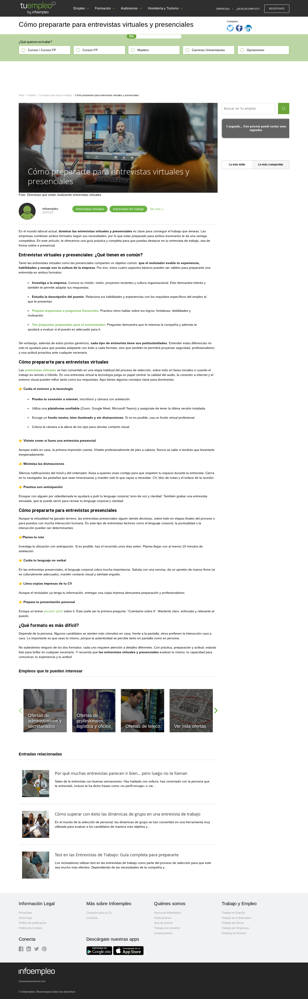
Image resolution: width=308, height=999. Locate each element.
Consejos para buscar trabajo (55, 95)
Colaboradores (163, 933)
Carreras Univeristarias (208, 50)
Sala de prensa (163, 922)
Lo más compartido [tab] (270, 164)
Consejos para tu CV (99, 912)
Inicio (21, 95)
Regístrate (277, 8)
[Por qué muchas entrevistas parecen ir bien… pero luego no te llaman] (35, 783)
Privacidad (25, 912)
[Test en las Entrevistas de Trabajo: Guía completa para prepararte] (35, 864)
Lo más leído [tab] (237, 164)
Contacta (91, 918)
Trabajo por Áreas (233, 922)
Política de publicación (32, 922)
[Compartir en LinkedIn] (248, 28)
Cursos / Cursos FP (42, 50)
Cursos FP (90, 50)
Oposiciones (255, 50)
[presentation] (20, 710)
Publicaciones (162, 918)
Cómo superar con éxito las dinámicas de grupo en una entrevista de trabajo (127, 814)
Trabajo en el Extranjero (236, 918)
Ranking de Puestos (234, 933)
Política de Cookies (30, 928)
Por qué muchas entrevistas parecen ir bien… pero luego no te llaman (121, 773)
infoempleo (50, 208)
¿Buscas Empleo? (248, 8)
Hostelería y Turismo (163, 8)
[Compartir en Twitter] (230, 28)
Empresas (223, 8)
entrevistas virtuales (90, 209)
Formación (103, 8)
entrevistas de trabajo (128, 209)
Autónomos (129, 8)
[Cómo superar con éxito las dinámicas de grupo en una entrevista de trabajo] (35, 824)
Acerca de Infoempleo (167, 912)
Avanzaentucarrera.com (32, 981)
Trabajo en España (233, 912)
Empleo (79, 8)
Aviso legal (25, 918)
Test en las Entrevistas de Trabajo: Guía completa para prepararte (117, 854)
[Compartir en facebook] (239, 28)
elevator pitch (53, 611)
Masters (143, 50)
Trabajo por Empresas (235, 928)
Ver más (155, 209)
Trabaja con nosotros (167, 928)
